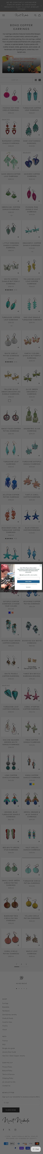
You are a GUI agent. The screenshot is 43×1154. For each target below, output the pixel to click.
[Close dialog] (41, 565)
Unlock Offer (28, 581)
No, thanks (28, 587)
